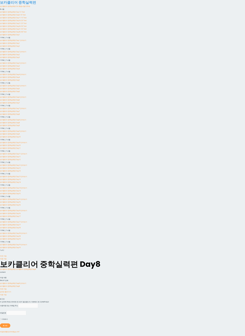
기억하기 (4, 319)
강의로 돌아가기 (5, 292)
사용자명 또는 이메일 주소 (9, 306)
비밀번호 (3, 313)
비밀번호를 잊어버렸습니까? (9, 332)
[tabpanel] (122, 272)
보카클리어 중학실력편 (8, 269)
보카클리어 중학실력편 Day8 (26, 269)
